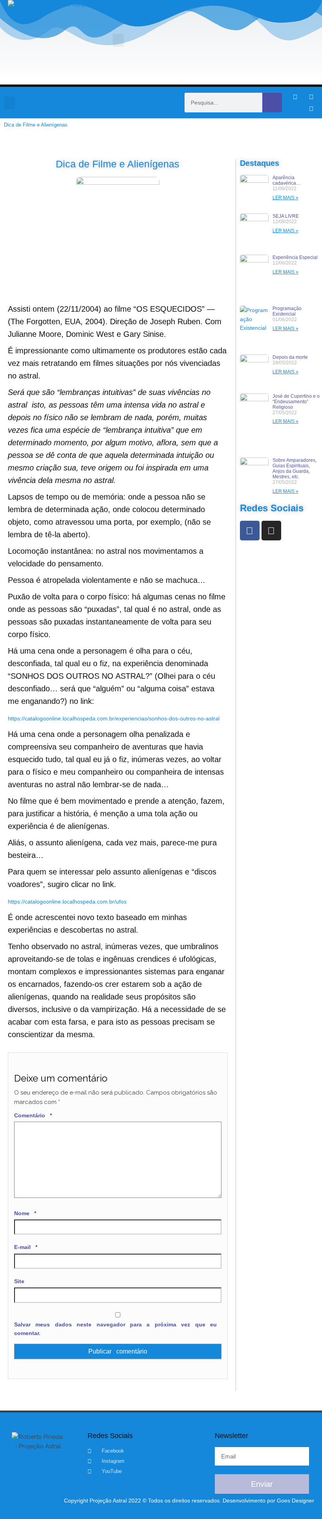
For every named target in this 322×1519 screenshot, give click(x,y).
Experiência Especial (295, 257)
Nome (25, 1213)
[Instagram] (311, 97)
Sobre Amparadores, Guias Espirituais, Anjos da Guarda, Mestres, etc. (295, 468)
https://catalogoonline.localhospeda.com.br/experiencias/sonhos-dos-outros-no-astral (114, 718)
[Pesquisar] (272, 102)
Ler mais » (285, 197)
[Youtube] (311, 108)
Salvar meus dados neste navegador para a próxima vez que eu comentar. (115, 1328)
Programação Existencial (287, 311)
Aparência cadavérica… (287, 180)
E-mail (25, 1247)
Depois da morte (290, 357)
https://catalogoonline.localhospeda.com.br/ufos (67, 901)
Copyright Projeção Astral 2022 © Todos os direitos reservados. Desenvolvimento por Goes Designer (189, 1500)
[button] (118, 40)
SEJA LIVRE (286, 216)
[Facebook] (250, 530)
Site (19, 1281)
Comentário (33, 1115)
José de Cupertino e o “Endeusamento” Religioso (296, 401)
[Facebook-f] (295, 97)
